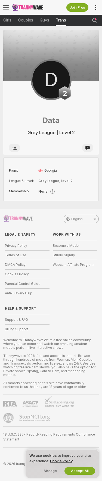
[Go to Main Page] (31, 7)
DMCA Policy (15, 265)
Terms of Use (15, 255)
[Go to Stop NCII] (35, 418)
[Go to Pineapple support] (9, 418)
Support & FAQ (16, 320)
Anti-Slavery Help (18, 293)
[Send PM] (87, 148)
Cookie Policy (61, 461)
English (77, 219)
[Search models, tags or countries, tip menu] (94, 20)
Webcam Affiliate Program (73, 265)
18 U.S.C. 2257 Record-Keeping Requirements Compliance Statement (49, 437)
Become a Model (66, 246)
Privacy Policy (16, 246)
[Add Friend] (14, 148)
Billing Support (16, 329)
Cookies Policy (17, 274)
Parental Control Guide (22, 284)
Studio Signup (64, 255)
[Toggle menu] (6, 7)
